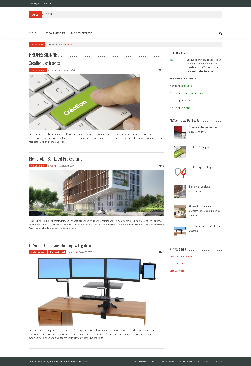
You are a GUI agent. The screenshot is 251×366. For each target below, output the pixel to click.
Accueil (33, 33)
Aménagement (38, 252)
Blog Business (177, 270)
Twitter (187, 100)
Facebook (188, 85)
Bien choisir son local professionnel (56, 158)
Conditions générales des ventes (193, 361)
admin (54, 69)
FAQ (154, 361)
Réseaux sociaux (140, 361)
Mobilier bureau (178, 263)
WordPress (55, 361)
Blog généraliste (81, 33)
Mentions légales (167, 361)
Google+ (187, 107)
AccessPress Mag (79, 361)
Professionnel (38, 69)
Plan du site (217, 361)
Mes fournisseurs (54, 33)
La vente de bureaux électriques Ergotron (60, 245)
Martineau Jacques (193, 93)
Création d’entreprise (56, 14)
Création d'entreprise (181, 256)
